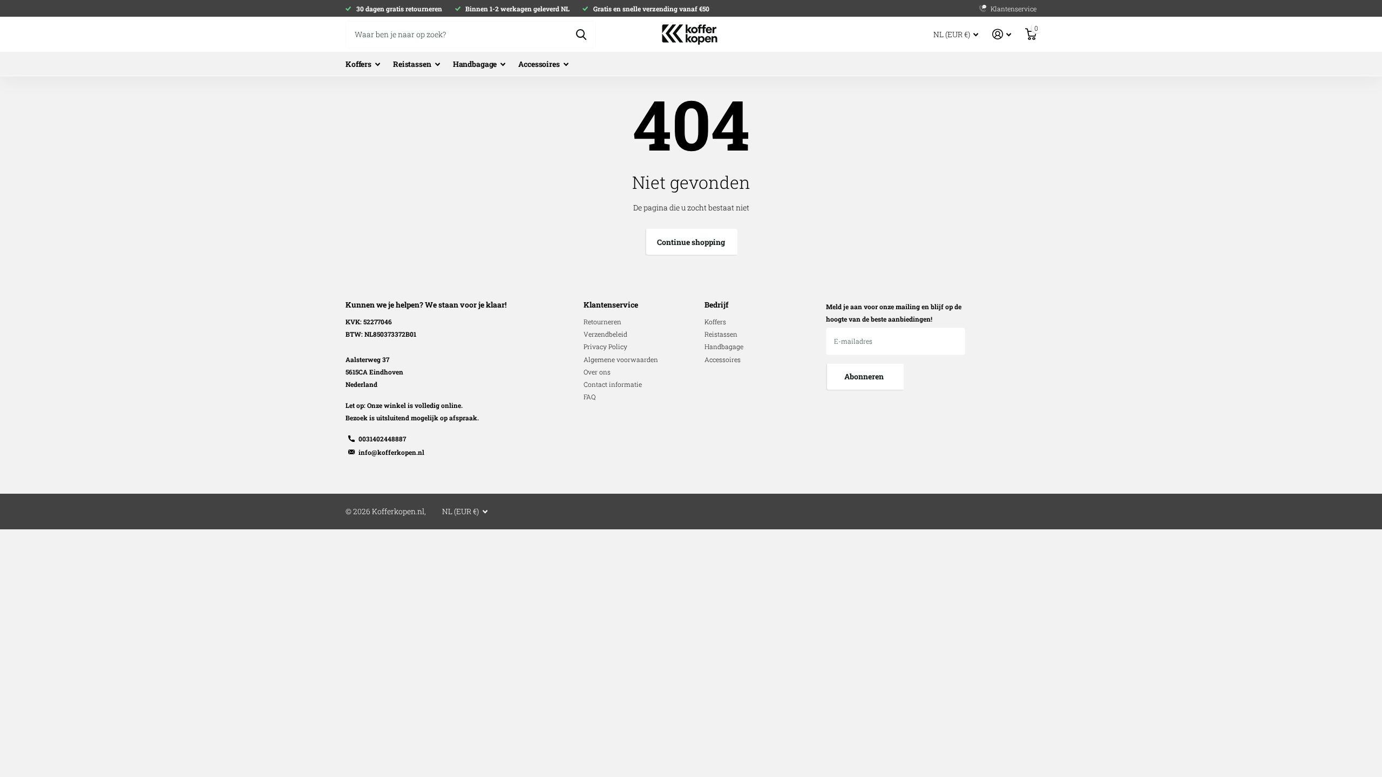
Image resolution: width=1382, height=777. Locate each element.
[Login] (1002, 34)
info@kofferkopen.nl (391, 452)
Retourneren (602, 321)
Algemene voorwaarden (621, 359)
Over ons (597, 371)
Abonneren (864, 376)
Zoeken (581, 34)
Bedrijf (716, 304)
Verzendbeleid (605, 334)
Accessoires (538, 64)
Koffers (358, 64)
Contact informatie (613, 384)
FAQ (589, 396)
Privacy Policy (605, 346)
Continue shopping (691, 242)
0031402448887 (382, 438)
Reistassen (412, 64)
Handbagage (475, 64)
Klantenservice (611, 304)
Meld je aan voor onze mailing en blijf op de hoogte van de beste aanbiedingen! (893, 312)
